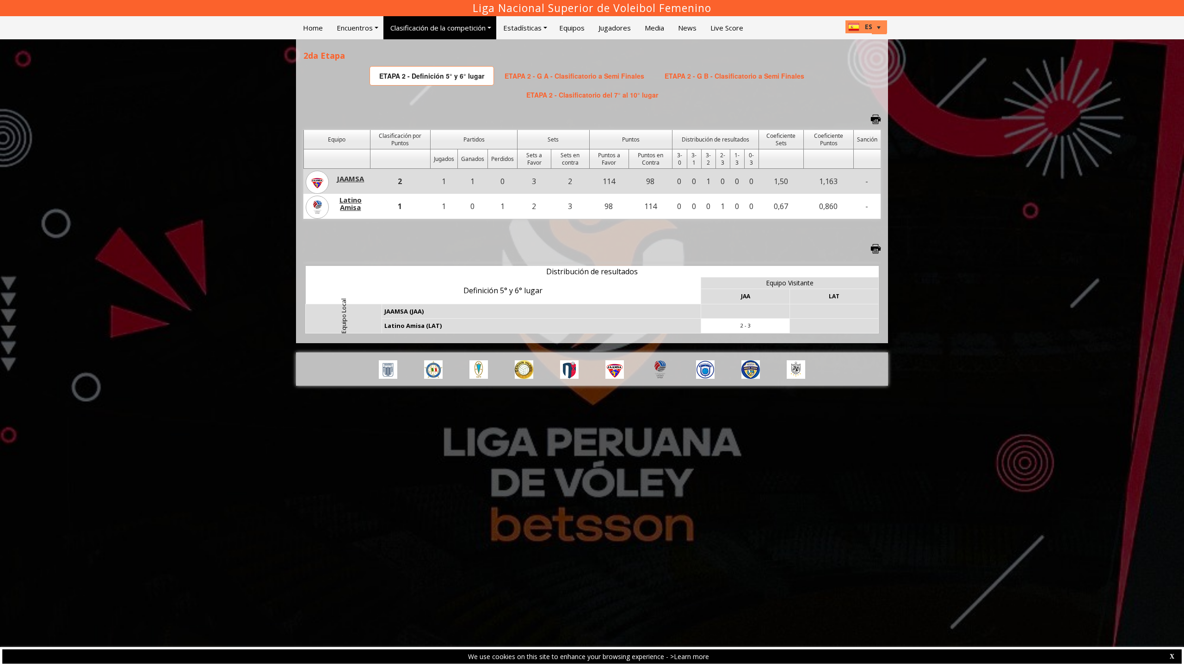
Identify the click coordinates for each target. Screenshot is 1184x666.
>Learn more (689, 656)
